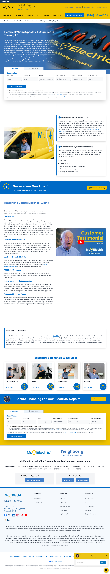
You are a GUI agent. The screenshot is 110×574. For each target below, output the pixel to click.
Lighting (87, 381)
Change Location (25, 9)
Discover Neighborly (33, 480)
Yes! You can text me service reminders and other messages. (26, 90)
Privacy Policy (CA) (55, 556)
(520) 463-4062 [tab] (97, 15)
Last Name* (26, 75)
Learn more (9, 387)
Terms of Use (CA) (28, 556)
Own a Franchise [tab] (102, 7)
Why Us (62, 498)
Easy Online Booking (98, 188)
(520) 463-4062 (14, 501)
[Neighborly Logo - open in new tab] (5, 1)
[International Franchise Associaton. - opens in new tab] (7, 520)
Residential (15, 68)
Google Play (84, 480)
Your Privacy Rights (56, 561)
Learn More (98, 399)
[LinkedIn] (13, 515)
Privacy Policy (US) (41, 556)
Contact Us (63, 510)
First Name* (10, 75)
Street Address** (77, 75)
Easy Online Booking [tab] (75, 15)
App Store (69, 480)
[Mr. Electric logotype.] (39, 453)
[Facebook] (5, 515)
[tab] (29, 15)
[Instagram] (17, 515)
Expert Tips (89, 498)
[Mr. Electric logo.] (8, 7)
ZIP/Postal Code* (93, 75)
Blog (86, 502)
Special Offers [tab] (90, 7)
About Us (63, 502)
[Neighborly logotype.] (72, 452)
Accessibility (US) (69, 556)
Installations (62, 381)
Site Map (88, 510)
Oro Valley (56, 336)
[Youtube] (26, 515)
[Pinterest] (21, 515)
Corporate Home (90, 514)
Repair (34, 381)
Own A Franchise (65, 506)
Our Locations (89, 506)
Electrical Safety (12, 381)
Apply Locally (64, 514)
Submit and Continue (16, 86)
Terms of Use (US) (15, 556)
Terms (51, 94)
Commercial (34, 68)
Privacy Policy (59, 94)
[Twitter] (9, 515)
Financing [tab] (78, 7)
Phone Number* (60, 75)
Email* (41, 75)
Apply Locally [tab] (69, 7)
